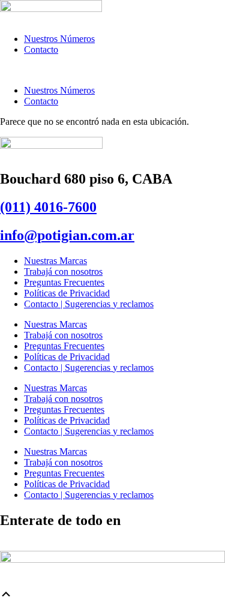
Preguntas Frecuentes (64, 282)
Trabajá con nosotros (63, 271)
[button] (112, 70)
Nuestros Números (59, 39)
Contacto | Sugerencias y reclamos (89, 304)
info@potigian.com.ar (67, 235)
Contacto (41, 49)
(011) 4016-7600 (48, 207)
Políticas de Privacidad (67, 293)
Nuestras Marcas (55, 261)
